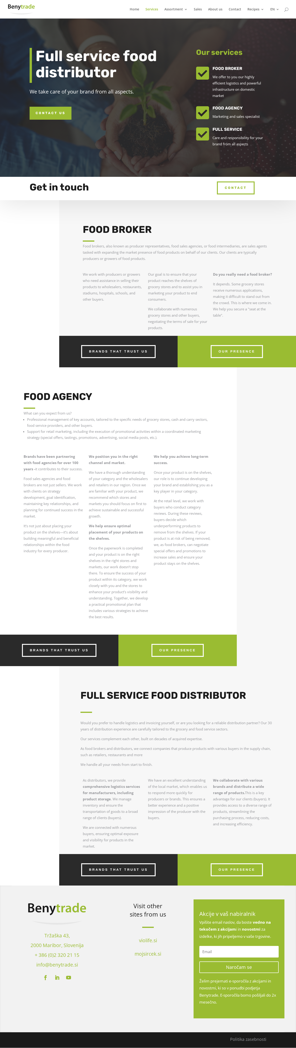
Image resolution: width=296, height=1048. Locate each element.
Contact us (50, 113)
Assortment (173, 9)
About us (215, 9)
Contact (235, 9)
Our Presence (237, 351)
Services (151, 9)
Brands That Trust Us (118, 351)
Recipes (253, 9)
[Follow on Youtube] (69, 977)
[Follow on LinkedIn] (57, 977)
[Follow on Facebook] (45, 977)
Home (134, 9)
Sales (198, 9)
